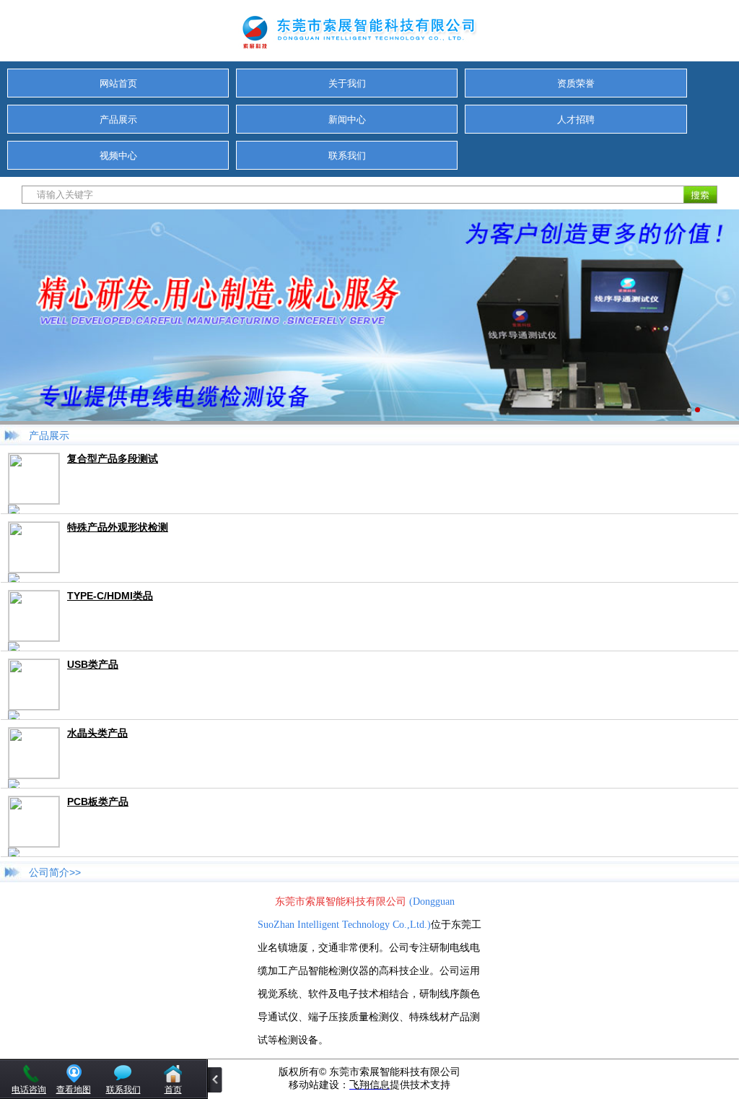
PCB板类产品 (97, 801)
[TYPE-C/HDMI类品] (34, 637)
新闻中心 (347, 119)
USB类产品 (92, 664)
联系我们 (347, 155)
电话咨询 (29, 1090)
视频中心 (118, 155)
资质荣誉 (576, 83)
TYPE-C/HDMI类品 (110, 595)
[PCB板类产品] (34, 843)
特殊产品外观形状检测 (117, 527)
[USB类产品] (34, 706)
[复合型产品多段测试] (34, 500)
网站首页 (118, 83)
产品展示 (118, 119)
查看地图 (73, 1090)
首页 (173, 1090)
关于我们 (347, 83)
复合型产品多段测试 (112, 458)
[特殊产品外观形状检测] (34, 568)
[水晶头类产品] (34, 774)
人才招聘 (576, 119)
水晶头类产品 (97, 733)
